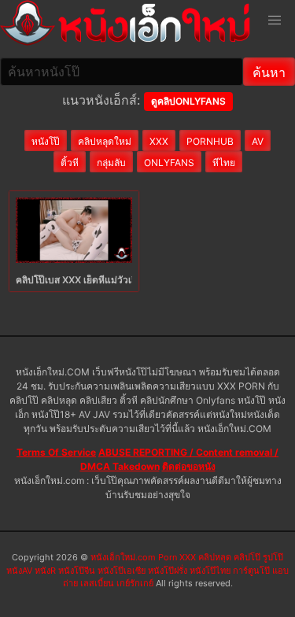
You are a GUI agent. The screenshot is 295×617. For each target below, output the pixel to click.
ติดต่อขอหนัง (189, 466)
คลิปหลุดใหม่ (104, 141)
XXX (158, 141)
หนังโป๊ (45, 141)
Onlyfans (169, 162)
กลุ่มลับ (111, 162)
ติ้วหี (70, 162)
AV (258, 141)
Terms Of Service (56, 452)
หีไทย (223, 162)
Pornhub (210, 141)
